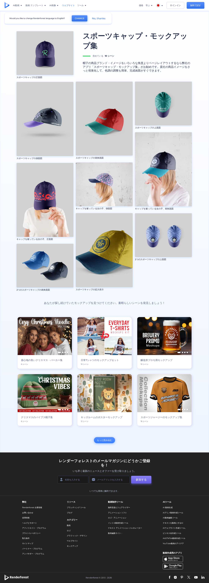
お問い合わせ (27, 513)
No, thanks (98, 18)
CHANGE (79, 18)
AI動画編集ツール (170, 518)
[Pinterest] (181, 577)
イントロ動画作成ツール (118, 523)
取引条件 (26, 538)
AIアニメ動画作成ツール (173, 513)
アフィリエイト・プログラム (34, 528)
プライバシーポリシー (31, 533)
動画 (69, 525)
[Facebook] (169, 577)
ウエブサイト (72, 541)
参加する (141, 479)
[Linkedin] (202, 577)
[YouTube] (196, 577)
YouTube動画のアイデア (173, 543)
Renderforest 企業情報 (32, 507)
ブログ (69, 513)
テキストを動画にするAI (173, 523)
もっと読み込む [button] (104, 440)
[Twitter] (188, 577)
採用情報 (26, 518)
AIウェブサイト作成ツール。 (175, 528)
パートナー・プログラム (32, 548)
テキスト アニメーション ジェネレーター (125, 528)
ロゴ (69, 530)
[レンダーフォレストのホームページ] (7, 5)
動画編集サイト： (115, 533)
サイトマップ (27, 543)
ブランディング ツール (76, 507)
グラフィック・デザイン (77, 535)
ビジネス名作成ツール (172, 533)
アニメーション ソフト (117, 513)
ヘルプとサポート (29, 523)
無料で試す (195, 5)
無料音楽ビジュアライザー (119, 507)
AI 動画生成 (168, 507)
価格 (141, 5)
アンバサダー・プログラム (33, 554)
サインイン (175, 5)
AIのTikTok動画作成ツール (174, 538)
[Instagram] (175, 577)
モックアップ (72, 546)
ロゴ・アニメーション (117, 518)
